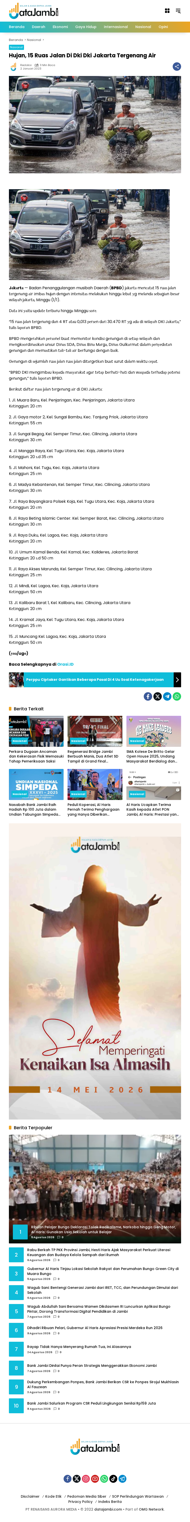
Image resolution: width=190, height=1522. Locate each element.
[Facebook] (148, 696)
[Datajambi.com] (33, 10)
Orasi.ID (65, 664)
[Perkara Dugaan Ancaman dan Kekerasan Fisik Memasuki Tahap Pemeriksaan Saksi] (36, 731)
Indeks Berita (110, 1501)
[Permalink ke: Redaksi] (14, 66)
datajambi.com (108, 1509)
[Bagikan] (177, 66)
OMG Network (151, 1509)
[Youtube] (95, 1479)
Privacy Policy (80, 1501)
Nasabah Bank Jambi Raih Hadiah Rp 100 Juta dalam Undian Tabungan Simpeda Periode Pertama (33, 809)
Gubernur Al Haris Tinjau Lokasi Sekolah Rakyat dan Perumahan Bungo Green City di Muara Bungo (103, 1271)
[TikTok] (113, 1479)
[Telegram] (167, 696)
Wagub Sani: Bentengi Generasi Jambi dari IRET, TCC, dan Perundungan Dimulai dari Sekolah (102, 1290)
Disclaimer (30, 1496)
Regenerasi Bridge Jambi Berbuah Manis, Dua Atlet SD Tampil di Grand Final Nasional (93, 756)
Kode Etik (53, 1496)
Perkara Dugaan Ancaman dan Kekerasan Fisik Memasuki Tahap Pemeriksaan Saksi (36, 756)
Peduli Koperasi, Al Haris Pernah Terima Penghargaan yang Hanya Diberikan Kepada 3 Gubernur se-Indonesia (93, 809)
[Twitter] (157, 696)
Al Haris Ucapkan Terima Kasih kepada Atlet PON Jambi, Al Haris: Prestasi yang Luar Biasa (152, 809)
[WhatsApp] (177, 696)
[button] (178, 11)
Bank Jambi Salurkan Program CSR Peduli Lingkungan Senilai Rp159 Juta (91, 1403)
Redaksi (26, 65)
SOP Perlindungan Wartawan (138, 1496)
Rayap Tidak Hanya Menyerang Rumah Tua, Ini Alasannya (79, 1346)
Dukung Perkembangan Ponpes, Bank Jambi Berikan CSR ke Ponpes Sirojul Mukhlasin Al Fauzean (103, 1384)
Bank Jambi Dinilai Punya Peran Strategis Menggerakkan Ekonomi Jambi (92, 1365)
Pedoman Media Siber (86, 1496)
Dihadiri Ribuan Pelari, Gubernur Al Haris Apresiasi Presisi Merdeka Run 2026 (95, 1328)
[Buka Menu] (167, 11)
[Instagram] (86, 1479)
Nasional (16, 47)
